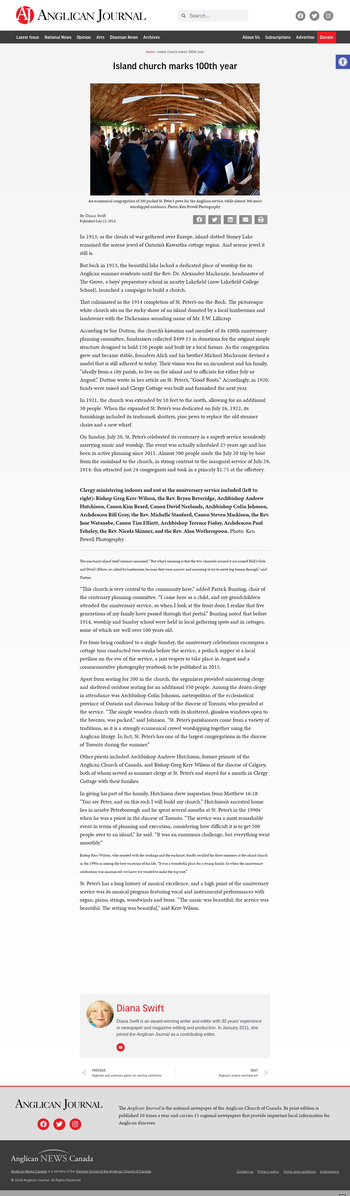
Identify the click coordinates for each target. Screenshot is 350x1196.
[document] (175, 598)
